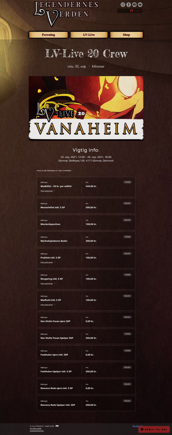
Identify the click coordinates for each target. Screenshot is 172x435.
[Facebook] (128, 4)
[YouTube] (140, 4)
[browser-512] (57, 426)
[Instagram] (123, 4)
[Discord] (134, 4)
